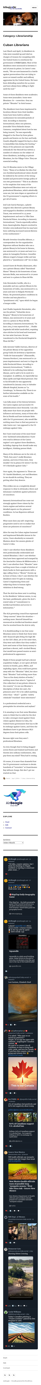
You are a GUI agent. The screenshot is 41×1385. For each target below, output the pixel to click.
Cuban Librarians (16, 45)
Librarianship (30, 778)
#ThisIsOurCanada (15, 1055)
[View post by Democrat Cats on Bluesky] (20, 1277)
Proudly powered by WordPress (21, 1381)
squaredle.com (20, 926)
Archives (6, 840)
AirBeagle (6, 1381)
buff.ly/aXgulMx (14, 1161)
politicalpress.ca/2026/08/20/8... (21, 1110)
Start (7, 822)
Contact (8, 828)
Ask (6, 825)
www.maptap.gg (14, 885)
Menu (34, 7)
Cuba (23, 778)
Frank (8, 778)
